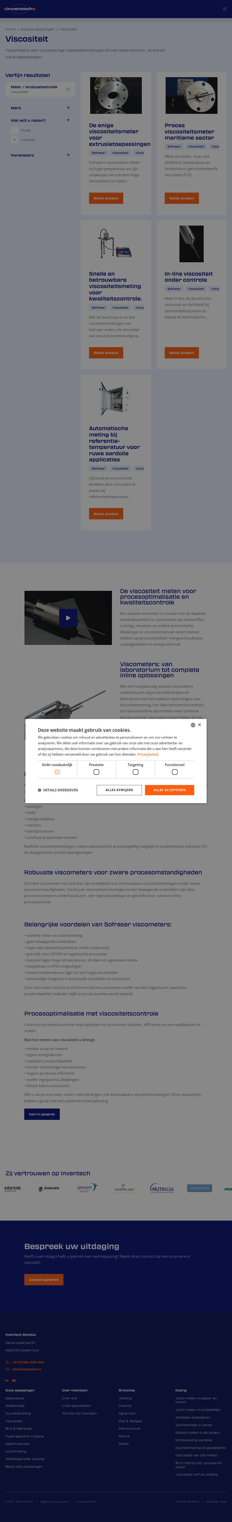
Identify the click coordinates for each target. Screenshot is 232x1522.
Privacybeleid (147, 754)
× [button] (199, 725)
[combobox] (193, 725)
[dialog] (116, 761)
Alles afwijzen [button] (119, 790)
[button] (58, 789)
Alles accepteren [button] (170, 790)
